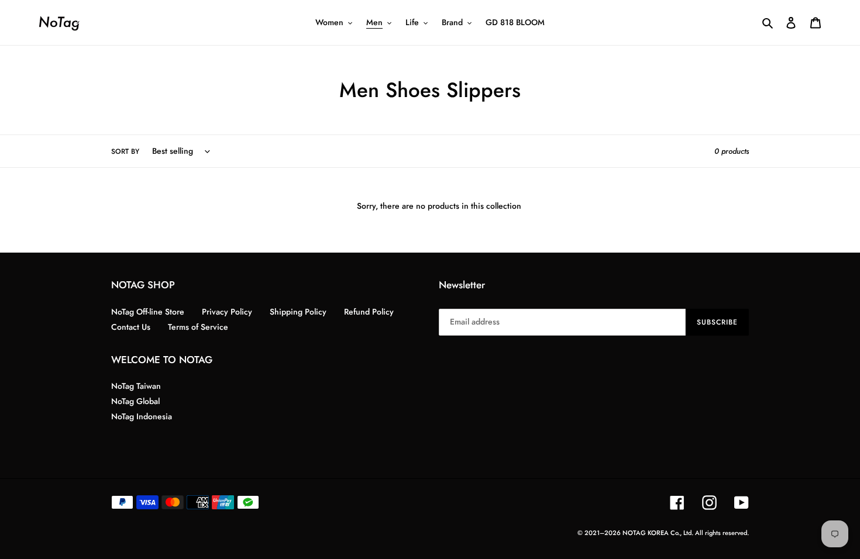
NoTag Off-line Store (147, 312)
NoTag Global (135, 401)
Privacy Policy (227, 312)
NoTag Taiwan (136, 386)
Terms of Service (198, 327)
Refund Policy (369, 312)
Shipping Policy (298, 312)
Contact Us (130, 327)
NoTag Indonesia (141, 416)
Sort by (125, 151)
